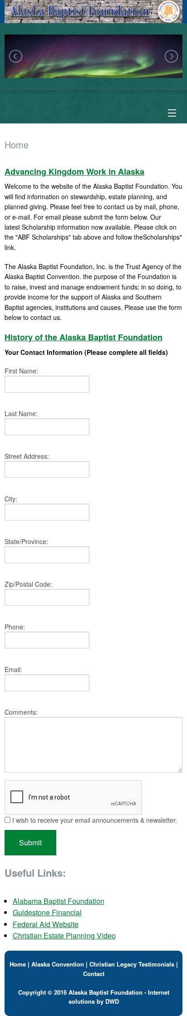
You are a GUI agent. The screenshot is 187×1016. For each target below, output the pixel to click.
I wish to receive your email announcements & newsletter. (93, 820)
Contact (93, 973)
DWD (112, 1001)
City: (11, 498)
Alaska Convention (57, 964)
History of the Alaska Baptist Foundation (83, 337)
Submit (30, 842)
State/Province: (26, 541)
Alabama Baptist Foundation (58, 901)
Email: (13, 669)
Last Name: (21, 413)
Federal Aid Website (46, 924)
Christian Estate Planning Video (64, 935)
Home (18, 964)
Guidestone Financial (47, 912)
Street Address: (27, 456)
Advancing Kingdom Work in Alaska (74, 171)
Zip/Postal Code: (28, 584)
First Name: (21, 370)
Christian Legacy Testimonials (131, 964)
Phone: (15, 626)
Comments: (21, 712)
